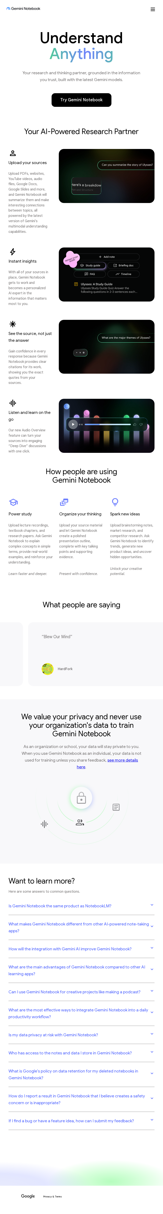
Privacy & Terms (52, 1196)
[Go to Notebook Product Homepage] (23, 8)
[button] (81, 906)
